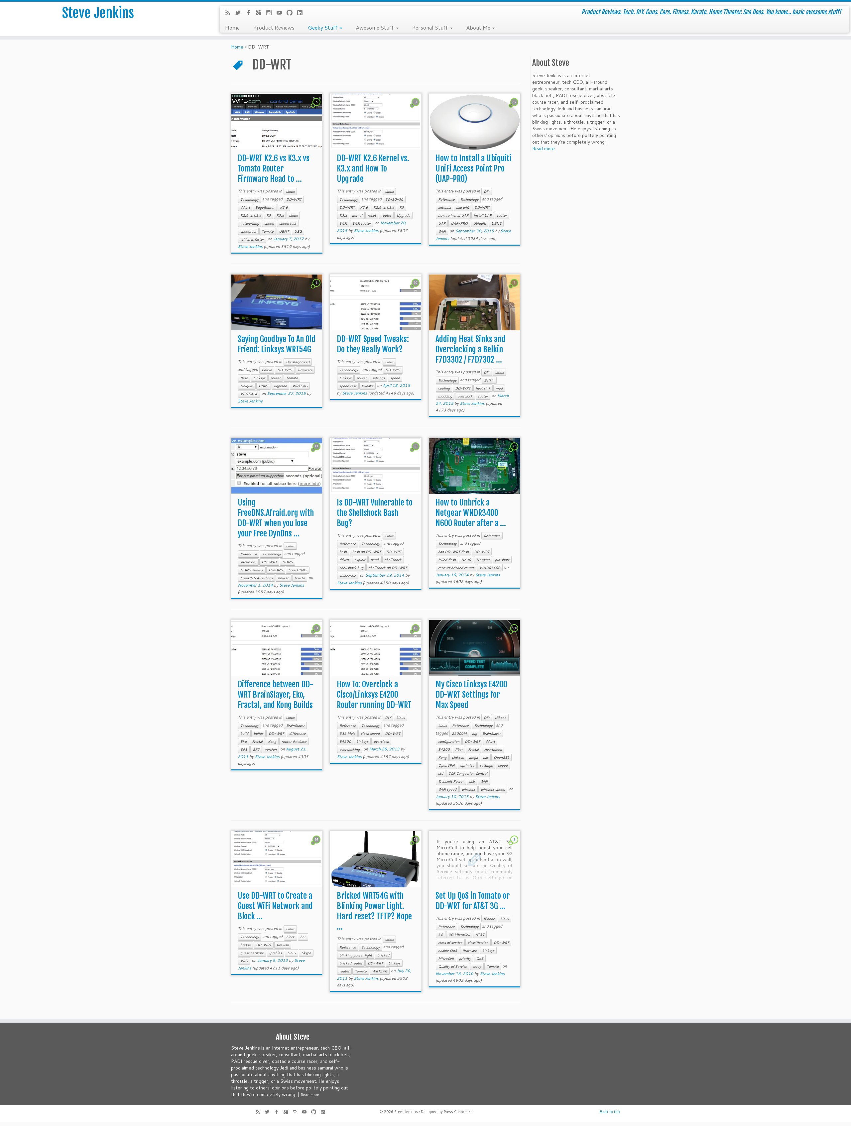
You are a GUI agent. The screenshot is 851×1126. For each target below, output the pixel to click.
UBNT (284, 231)
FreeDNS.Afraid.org (256, 578)
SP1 (243, 749)
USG (298, 231)
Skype (306, 953)
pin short (502, 559)
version (271, 749)
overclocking (349, 749)
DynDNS (276, 570)
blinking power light (355, 955)
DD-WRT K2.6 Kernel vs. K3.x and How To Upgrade (373, 168)
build (244, 733)
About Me (479, 27)
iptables (275, 953)
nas (485, 757)
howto (300, 578)
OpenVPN (446, 765)
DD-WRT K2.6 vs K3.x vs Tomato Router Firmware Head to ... (273, 168)
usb (472, 781)
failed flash (447, 559)
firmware (305, 370)
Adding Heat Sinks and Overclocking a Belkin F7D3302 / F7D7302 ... (470, 349)
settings (378, 378)
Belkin (267, 370)
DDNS (287, 562)
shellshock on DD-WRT (388, 567)
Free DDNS (297, 570)
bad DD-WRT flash (453, 551)
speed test (287, 223)
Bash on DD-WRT (366, 551)
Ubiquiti (479, 223)
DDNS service (251, 570)
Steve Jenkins (98, 13)
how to (283, 578)
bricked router (350, 963)
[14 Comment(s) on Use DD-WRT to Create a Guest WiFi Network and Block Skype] (317, 845)
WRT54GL (249, 394)
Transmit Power (451, 781)
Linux (290, 191)
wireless (468, 789)
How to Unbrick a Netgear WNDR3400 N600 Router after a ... (470, 513)
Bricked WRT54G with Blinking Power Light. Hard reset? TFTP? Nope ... (374, 911)
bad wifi (462, 207)
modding (445, 396)
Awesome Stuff (375, 27)
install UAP (483, 215)
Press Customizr (458, 1111)
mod (499, 388)
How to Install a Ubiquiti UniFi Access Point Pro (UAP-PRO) (473, 168)
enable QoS (447, 950)
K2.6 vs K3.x (250, 215)
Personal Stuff (430, 27)
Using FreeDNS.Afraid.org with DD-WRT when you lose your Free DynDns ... (276, 518)
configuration (448, 741)
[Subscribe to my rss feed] (230, 13)
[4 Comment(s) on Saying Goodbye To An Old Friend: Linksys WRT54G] (317, 288)
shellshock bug (351, 567)
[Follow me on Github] (292, 13)
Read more (543, 148)
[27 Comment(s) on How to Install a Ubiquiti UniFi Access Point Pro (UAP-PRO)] (515, 108)
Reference (446, 199)
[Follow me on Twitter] (240, 13)
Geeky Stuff (323, 27)
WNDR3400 (489, 567)
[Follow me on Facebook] (250, 13)
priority (465, 958)
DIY (487, 191)
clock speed (370, 733)
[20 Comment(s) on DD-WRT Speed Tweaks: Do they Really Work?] (416, 288)
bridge (245, 945)
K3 (268, 215)
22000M (459, 733)
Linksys (259, 378)
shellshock (393, 559)
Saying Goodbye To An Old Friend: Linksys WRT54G (276, 344)
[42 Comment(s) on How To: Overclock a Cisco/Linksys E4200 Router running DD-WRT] (416, 634)
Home (232, 27)
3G (440, 934)
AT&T (479, 934)
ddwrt (245, 207)
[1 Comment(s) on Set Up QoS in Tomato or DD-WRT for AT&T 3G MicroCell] (515, 845)
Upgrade (403, 215)
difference (297, 733)
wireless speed (493, 789)
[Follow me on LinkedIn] (302, 13)
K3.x (280, 215)
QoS (479, 958)
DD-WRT (294, 199)
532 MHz (347, 733)
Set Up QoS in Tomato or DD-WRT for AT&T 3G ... (472, 901)
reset (372, 215)
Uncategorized (297, 362)
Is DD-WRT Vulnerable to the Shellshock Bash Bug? (375, 513)
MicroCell (446, 958)
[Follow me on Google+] (261, 13)
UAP (441, 223)
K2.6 (284, 207)
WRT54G (299, 386)
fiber (459, 749)
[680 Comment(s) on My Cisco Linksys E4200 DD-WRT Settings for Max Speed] (515, 634)
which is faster (252, 239)
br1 (303, 937)
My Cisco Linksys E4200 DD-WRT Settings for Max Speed (471, 694)
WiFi (343, 223)
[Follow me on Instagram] (271, 13)
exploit (359, 559)
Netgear (483, 559)
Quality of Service (452, 966)
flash (244, 378)
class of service (450, 942)
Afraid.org (248, 562)
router (386, 215)
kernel (357, 215)
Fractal (257, 741)
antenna (444, 207)
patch (375, 559)
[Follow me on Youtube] (281, 13)
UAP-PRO (459, 223)
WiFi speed (447, 789)
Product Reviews (274, 27)
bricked (383, 955)
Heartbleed (493, 749)
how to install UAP (453, 215)
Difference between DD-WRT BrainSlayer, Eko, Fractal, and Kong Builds (275, 694)
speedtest (248, 231)
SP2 (256, 749)
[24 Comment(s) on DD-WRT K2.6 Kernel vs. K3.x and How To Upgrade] (416, 108)
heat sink (483, 388)
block (290, 937)
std (440, 773)
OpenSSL (501, 757)
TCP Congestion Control (467, 773)
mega (473, 757)
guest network (252, 953)
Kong (272, 741)
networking (249, 223)
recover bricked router (456, 567)
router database (294, 741)
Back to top (610, 1111)
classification (478, 942)
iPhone (500, 717)
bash (343, 551)
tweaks (367, 386)
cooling (444, 388)
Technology (249, 199)
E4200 (345, 741)
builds (258, 733)
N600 (466, 559)
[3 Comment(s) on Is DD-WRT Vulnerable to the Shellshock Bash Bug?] (416, 452)
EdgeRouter (265, 207)
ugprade (280, 386)
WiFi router (361, 223)
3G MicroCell (459, 934)
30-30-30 (394, 199)
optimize (467, 765)
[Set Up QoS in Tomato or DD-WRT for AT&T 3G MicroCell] (474, 859)
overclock (465, 396)
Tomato (268, 231)
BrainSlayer (295, 725)
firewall (283, 945)
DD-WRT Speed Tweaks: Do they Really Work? (373, 344)
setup (476, 966)
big (474, 733)
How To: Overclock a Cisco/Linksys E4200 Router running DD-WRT (374, 694)
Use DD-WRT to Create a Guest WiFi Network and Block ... (275, 906)
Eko (243, 741)
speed (269, 223)
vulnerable (347, 575)
